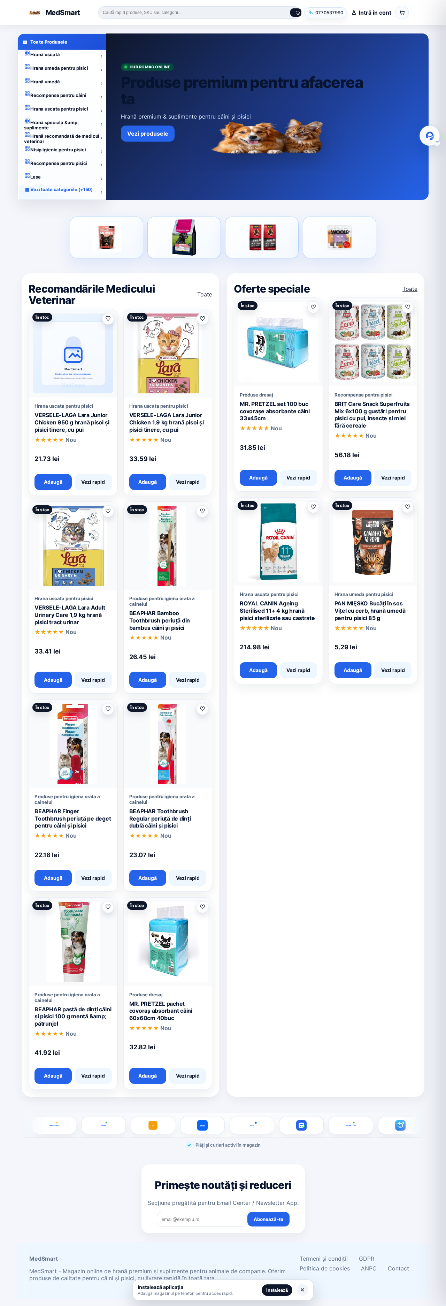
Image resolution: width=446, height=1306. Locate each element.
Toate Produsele (45, 42)
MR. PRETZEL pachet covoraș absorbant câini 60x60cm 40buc (160, 1011)
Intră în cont (375, 12)
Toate (204, 294)
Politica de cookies (325, 1268)
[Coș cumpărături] (402, 12)
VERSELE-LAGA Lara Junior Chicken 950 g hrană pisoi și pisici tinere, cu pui (71, 422)
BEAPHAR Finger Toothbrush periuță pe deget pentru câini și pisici (72, 818)
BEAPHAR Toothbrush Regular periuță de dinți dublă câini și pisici (160, 818)
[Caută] (295, 12)
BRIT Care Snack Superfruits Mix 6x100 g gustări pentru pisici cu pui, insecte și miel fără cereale (372, 414)
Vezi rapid (93, 482)
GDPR (366, 1258)
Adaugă (53, 482)
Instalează (277, 1290)
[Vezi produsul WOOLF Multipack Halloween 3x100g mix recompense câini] (339, 237)
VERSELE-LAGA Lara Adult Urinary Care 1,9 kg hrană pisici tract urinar (69, 615)
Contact (398, 1268)
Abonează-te (268, 1219)
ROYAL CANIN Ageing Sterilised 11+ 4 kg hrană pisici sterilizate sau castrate (277, 610)
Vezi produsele (147, 133)
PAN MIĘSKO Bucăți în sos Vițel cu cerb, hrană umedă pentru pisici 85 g (370, 610)
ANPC (369, 1268)
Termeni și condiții (324, 1258)
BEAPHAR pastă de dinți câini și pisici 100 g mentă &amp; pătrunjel (72, 1016)
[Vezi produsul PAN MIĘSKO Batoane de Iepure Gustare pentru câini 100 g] (106, 237)
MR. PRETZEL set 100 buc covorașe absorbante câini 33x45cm (275, 411)
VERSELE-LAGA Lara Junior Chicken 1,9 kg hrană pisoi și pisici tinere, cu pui (166, 422)
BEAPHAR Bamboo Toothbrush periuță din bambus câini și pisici (159, 620)
